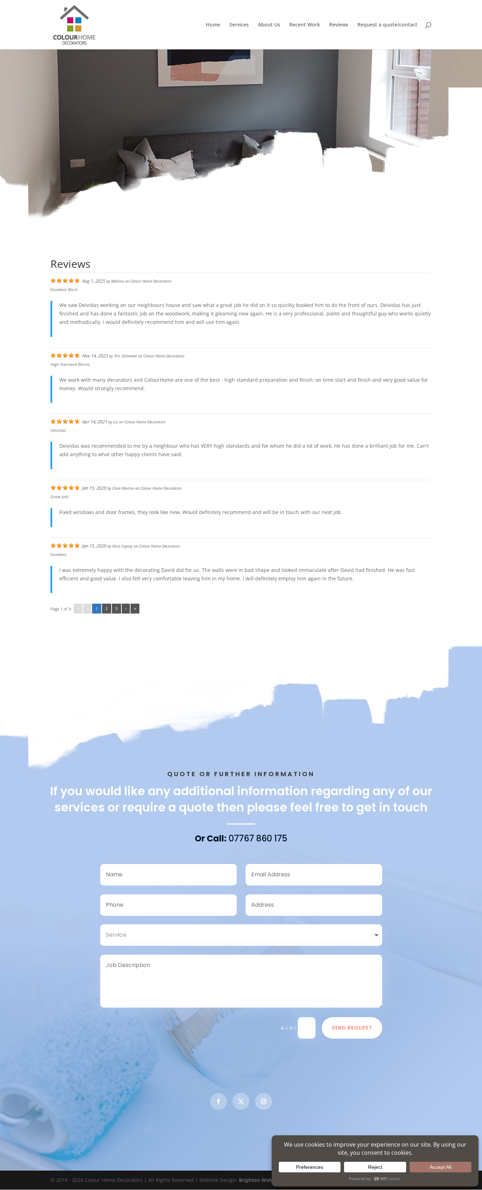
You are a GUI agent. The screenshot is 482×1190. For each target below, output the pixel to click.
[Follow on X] (241, 1101)
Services (239, 25)
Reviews (338, 25)
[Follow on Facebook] (218, 1101)
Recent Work (304, 25)
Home (213, 25)
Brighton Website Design (269, 1180)
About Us (269, 25)
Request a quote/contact (387, 25)
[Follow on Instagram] (263, 1101)
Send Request (352, 1027)
